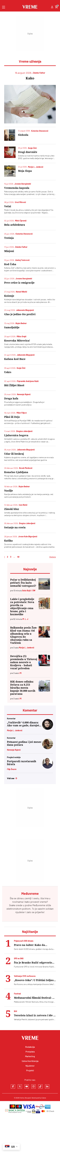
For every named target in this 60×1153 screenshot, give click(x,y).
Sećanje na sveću (15, 527)
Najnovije (30, 569)
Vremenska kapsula (16, 187)
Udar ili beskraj (14, 453)
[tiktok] (40, 1086)
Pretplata (30, 1051)
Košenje (9, 295)
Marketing (30, 1056)
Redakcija (30, 1046)
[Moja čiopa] (10, 171)
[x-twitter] (20, 1086)
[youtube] (27, 1086)
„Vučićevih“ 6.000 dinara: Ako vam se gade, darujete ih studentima (23, 724)
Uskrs (7, 372)
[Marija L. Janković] (47, 729)
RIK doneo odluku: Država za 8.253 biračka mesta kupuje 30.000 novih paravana (22, 687)
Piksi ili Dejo (12, 416)
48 (18, 557)
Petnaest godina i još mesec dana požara (24, 743)
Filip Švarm (11, 769)
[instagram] (33, 1086)
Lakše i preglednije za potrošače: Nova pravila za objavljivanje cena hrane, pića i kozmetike (22, 607)
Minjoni (9, 251)
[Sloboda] (10, 135)
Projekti (30, 1070)
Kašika (8, 540)
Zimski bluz (11, 509)
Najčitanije (30, 932)
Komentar (30, 710)
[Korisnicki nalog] (52, 7)
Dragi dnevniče (27, 152)
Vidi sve (10, 778)
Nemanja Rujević (14, 750)
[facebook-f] (13, 1086)
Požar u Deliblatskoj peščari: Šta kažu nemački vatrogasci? (23, 582)
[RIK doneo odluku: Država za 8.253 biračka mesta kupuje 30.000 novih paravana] (44, 686)
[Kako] (30, 104)
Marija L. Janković (14, 730)
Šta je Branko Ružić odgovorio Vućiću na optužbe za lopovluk (33, 962)
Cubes (44, 1098)
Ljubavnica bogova (16, 435)
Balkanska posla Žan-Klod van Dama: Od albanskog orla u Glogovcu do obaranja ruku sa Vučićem (23, 635)
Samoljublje (11, 327)
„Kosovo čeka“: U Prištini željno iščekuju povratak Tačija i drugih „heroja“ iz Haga (35, 980)
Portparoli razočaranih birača (21, 763)
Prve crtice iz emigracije (19, 282)
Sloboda (23, 134)
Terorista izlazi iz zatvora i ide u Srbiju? (34, 1015)
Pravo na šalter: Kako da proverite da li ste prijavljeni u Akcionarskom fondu (33, 945)
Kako (30, 78)
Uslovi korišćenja (30, 1061)
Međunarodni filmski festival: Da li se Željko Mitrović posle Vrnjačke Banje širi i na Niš (35, 997)
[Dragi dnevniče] (10, 152)
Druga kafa (11, 398)
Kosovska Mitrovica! (17, 340)
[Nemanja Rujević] (47, 748)
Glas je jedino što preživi (19, 314)
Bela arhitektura (14, 224)
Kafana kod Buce (14, 359)
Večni (7, 206)
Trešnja (9, 237)
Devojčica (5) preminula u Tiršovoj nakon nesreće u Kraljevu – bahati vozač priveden (23, 662)
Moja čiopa (25, 170)
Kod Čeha (10, 264)
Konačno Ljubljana (16, 472)
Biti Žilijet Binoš (14, 385)
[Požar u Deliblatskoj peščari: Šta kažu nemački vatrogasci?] (44, 584)
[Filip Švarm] (47, 767)
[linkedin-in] (47, 1086)
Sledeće (52, 557)
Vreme (21, 1098)
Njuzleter (30, 1065)
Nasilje (8, 490)
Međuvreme (38, 905)
